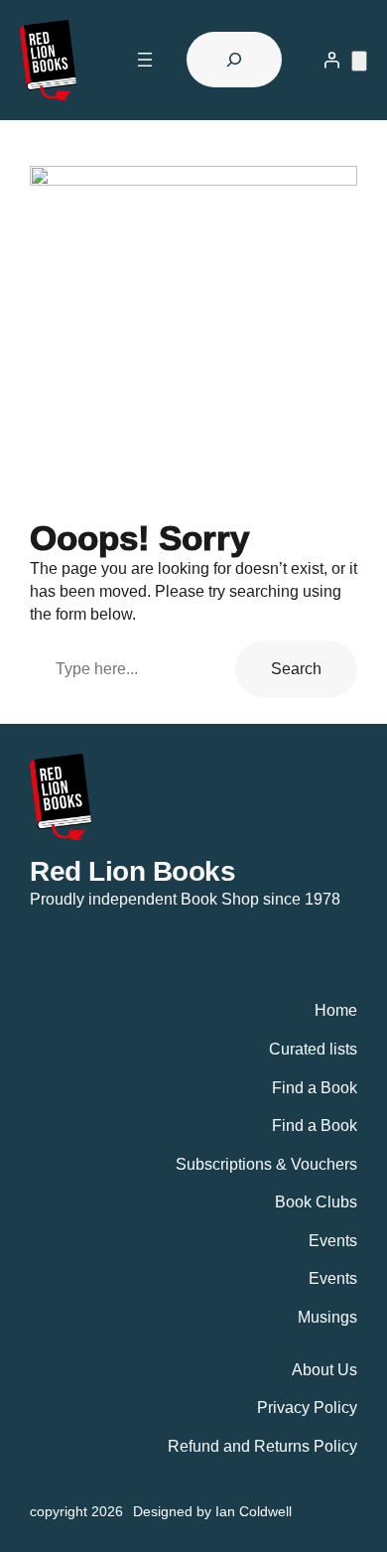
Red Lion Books (132, 871)
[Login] (331, 59)
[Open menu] (145, 59)
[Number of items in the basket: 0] (359, 61)
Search (296, 668)
